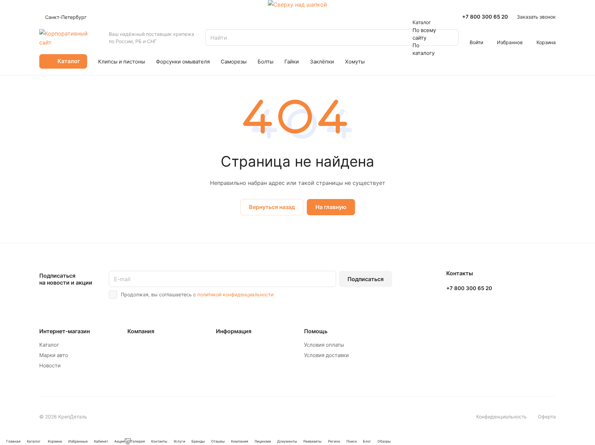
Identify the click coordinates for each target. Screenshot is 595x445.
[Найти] (450, 37)
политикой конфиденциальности (235, 294)
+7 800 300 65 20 (485, 17)
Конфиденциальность (501, 416)
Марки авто (53, 355)
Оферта (547, 416)
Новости (50, 365)
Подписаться (365, 279)
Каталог (49, 345)
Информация (233, 331)
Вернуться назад (272, 207)
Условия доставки (326, 355)
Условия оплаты (324, 345)
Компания (140, 331)
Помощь (315, 331)
